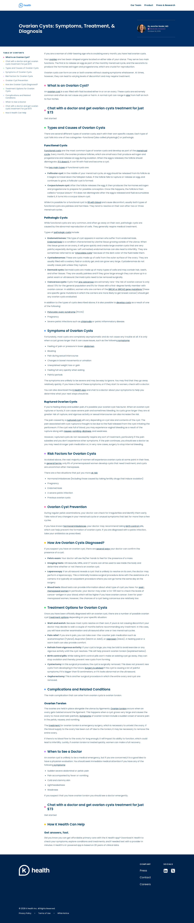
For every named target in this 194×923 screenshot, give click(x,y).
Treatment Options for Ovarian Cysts (20, 89)
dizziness (86, 431)
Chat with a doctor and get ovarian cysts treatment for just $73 (22, 62)
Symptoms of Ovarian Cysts (19, 72)
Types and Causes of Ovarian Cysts (22, 68)
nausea (67, 431)
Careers (145, 884)
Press (143, 870)
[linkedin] (166, 871)
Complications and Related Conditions (18, 96)
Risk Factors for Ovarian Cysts (19, 76)
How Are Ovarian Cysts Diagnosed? (22, 84)
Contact (145, 877)
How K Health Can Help (16, 113)
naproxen (111, 638)
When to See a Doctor (16, 102)
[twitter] (173, 871)
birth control (132, 526)
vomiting (76, 431)
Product (148, 5)
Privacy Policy (25, 913)
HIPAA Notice (63, 913)
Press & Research (165, 5)
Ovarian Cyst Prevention (17, 80)
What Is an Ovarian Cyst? (18, 57)
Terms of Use (44, 913)
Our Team (136, 5)
